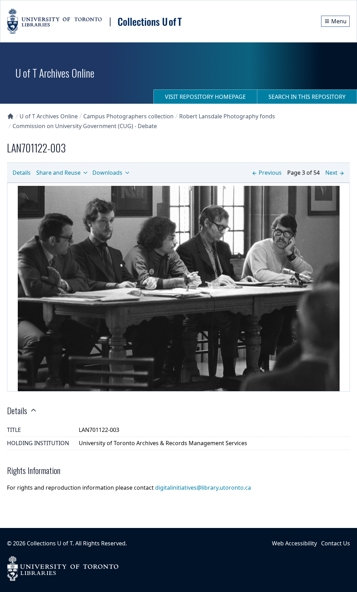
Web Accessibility (294, 543)
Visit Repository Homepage (205, 97)
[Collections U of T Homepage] (10, 116)
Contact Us (335, 543)
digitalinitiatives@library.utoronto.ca (203, 487)
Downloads (107, 172)
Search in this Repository (306, 97)
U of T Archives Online (49, 116)
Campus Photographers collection (128, 116)
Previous (270, 172)
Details (22, 172)
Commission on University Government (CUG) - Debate (85, 126)
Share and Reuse (58, 172)
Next (331, 172)
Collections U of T (50, 543)
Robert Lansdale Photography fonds (227, 116)
